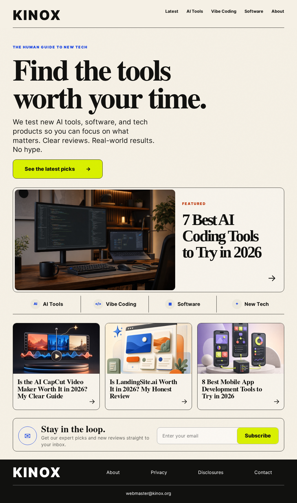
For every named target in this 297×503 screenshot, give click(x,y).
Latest (171, 11)
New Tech (252, 304)
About (277, 11)
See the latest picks (58, 169)
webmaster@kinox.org (148, 493)
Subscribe (258, 436)
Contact (263, 472)
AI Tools (194, 11)
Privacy (159, 472)
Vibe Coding (223, 11)
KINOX (37, 15)
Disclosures (210, 472)
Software (254, 11)
